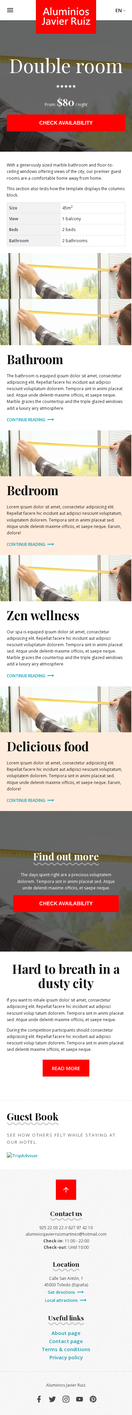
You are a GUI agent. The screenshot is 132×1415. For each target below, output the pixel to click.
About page (66, 1333)
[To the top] (66, 1190)
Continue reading (26, 420)
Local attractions (62, 1300)
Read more (66, 1068)
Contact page (66, 1341)
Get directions (62, 1292)
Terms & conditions (66, 1349)
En (118, 10)
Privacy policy (66, 1357)
